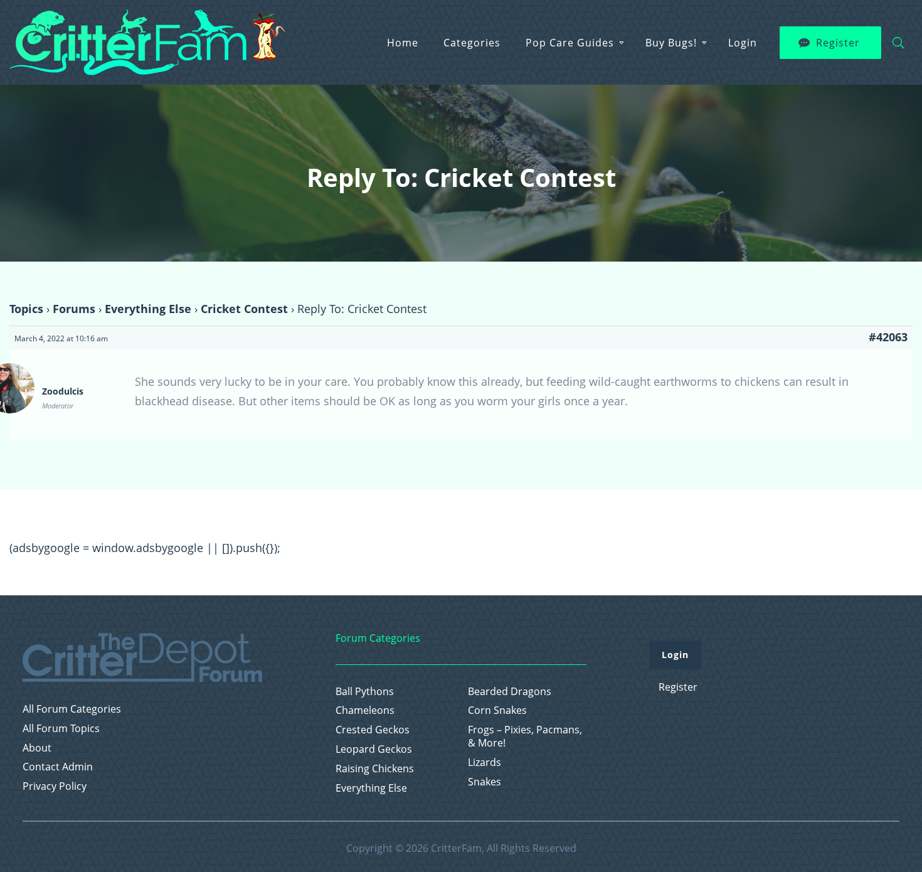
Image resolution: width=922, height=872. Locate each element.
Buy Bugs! (671, 43)
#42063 (888, 337)
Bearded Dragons (509, 691)
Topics (26, 308)
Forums (74, 308)
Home (402, 43)
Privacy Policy (55, 786)
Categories (472, 43)
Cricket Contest (244, 308)
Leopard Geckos (374, 749)
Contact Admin (58, 767)
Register (838, 43)
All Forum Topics (61, 728)
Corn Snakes (497, 710)
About (37, 748)
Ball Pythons (365, 691)
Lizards (484, 762)
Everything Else (148, 308)
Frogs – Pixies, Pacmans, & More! (525, 736)
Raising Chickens (375, 768)
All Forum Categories (72, 709)
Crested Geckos (373, 729)
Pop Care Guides (570, 43)
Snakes (484, 782)
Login (742, 43)
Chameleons (365, 710)
